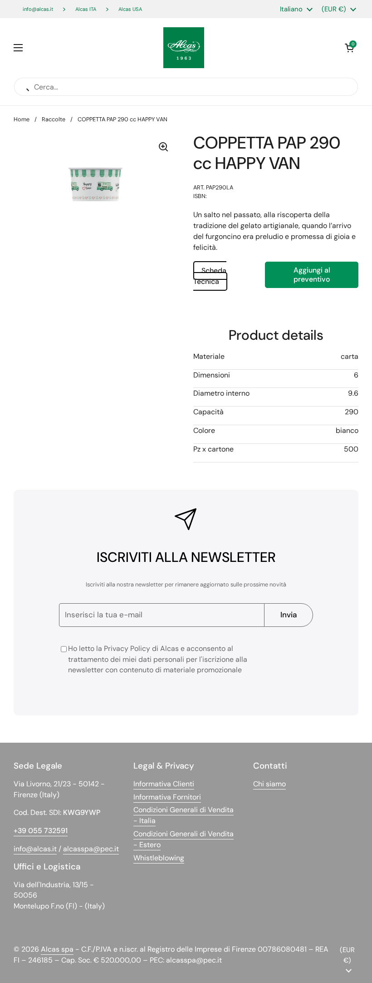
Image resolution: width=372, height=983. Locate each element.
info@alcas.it (38, 9)
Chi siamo (269, 784)
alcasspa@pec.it (91, 849)
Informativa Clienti (163, 784)
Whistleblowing (158, 858)
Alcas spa (57, 949)
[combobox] (275, 231)
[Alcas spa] (183, 47)
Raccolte (53, 119)
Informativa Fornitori (167, 797)
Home (21, 119)
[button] (349, 48)
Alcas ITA (85, 9)
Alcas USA (130, 9)
